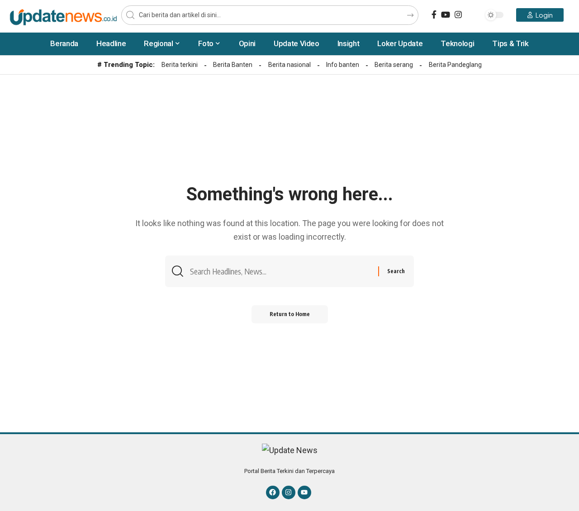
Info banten (342, 65)
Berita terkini (179, 65)
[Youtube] (304, 492)
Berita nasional (289, 65)
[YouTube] (445, 15)
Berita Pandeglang (455, 65)
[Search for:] (280, 272)
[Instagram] (458, 15)
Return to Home (290, 314)
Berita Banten (232, 65)
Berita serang (394, 65)
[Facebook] (434, 15)
